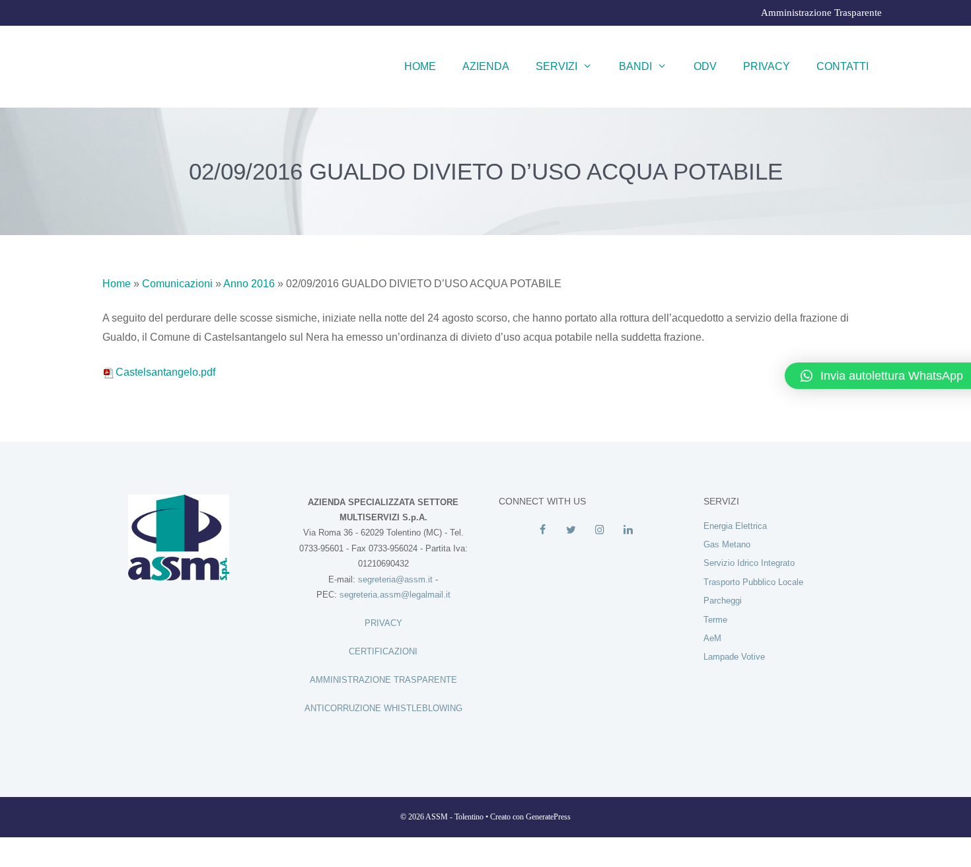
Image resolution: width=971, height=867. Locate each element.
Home (420, 66)
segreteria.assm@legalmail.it (395, 595)
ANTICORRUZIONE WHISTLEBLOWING (383, 708)
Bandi (635, 66)
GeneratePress (548, 816)
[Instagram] (599, 530)
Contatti (842, 66)
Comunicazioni (177, 283)
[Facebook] (542, 530)
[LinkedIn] (627, 530)
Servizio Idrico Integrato (749, 563)
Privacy (766, 66)
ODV (705, 66)
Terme (715, 620)
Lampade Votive (734, 657)
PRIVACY (383, 623)
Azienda (485, 66)
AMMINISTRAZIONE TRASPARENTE (383, 680)
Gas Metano (726, 544)
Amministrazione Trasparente (821, 12)
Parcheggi (722, 601)
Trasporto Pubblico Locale (753, 582)
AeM (712, 638)
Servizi (556, 66)
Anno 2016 (249, 283)
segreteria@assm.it (395, 579)
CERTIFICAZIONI (383, 651)
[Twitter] (571, 530)
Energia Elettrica (735, 526)
